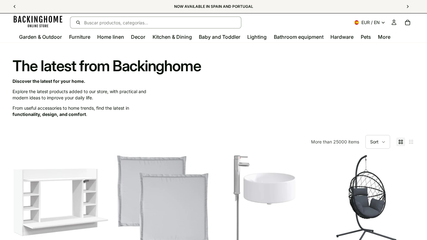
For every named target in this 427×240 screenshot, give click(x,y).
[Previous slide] (22, 202)
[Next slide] (100, 202)
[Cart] (407, 22)
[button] (377, 142)
